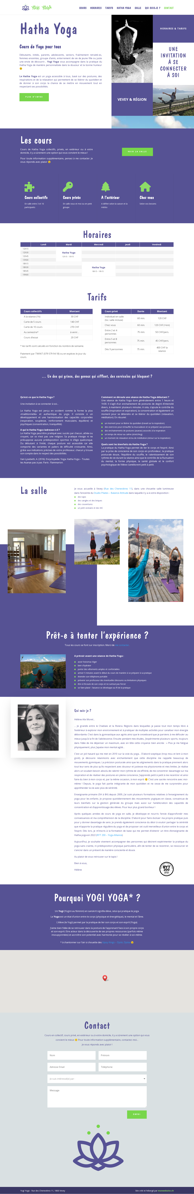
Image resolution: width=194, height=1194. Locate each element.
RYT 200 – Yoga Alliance (109, 835)
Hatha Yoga (124, 8)
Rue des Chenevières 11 (118, 488)
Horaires (96, 8)
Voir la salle (137, 152)
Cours (82, 8)
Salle (138, 8)
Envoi (137, 1114)
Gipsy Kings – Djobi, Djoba (116, 942)
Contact (169, 8)
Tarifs (109, 8)
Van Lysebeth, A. (29, 459)
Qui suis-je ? (152, 8)
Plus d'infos (34, 97)
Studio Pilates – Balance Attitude (111, 492)
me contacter (122, 645)
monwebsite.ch (166, 1190)
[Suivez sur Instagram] (154, 123)
